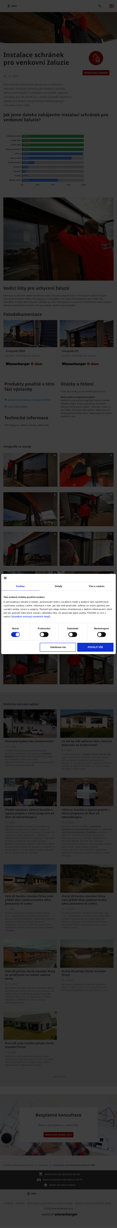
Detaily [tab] (58, 586)
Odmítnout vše (58, 647)
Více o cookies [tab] (96, 586)
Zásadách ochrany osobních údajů (30, 616)
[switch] (44, 634)
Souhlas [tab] (20, 586)
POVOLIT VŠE (95, 647)
